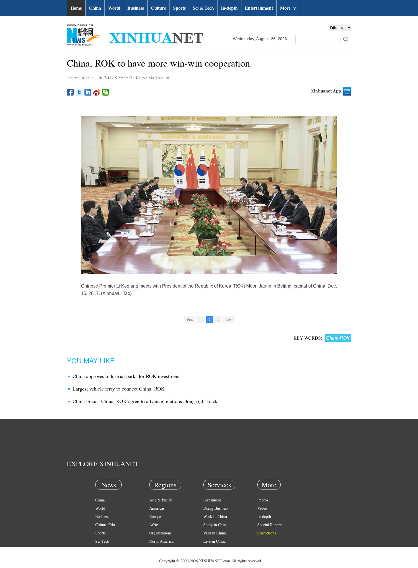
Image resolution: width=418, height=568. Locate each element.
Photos (262, 500)
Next (229, 319)
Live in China (214, 541)
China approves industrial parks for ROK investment (126, 376)
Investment (212, 500)
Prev (190, 319)
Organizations (160, 533)
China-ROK (338, 338)
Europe (155, 516)
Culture (158, 8)
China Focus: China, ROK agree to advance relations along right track (145, 401)
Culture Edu (105, 524)
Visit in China (214, 533)
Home (76, 8)
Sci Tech (102, 541)
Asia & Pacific (161, 500)
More (288, 8)
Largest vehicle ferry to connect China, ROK (119, 388)
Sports (179, 8)
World (114, 8)
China (95, 8)
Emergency (212, 549)
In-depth (229, 8)
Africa (154, 524)
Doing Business (215, 508)
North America (161, 541)
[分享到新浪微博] (96, 92)
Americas (156, 508)
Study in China (215, 524)
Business (135, 8)
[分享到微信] (105, 92)
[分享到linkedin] (88, 92)
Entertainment (259, 8)
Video (262, 508)
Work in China (215, 516)
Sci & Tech (203, 8)
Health (100, 549)
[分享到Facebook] (70, 92)
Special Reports (269, 524)
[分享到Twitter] (79, 92)
